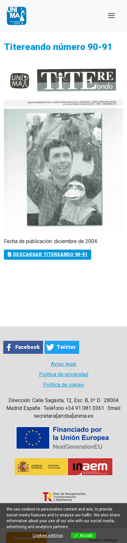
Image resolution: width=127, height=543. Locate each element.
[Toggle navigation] (111, 15)
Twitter (66, 347)
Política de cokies (63, 385)
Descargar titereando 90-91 (50, 254)
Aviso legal (63, 364)
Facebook (27, 347)
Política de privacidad (63, 374)
